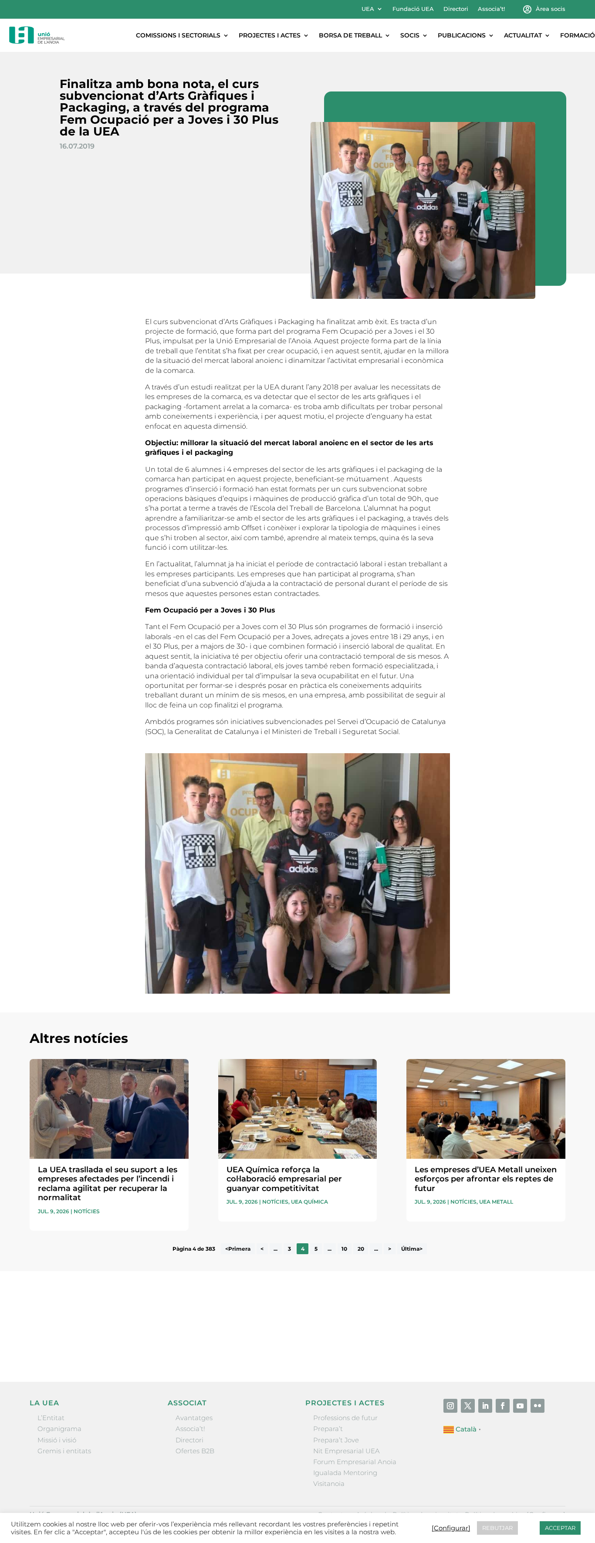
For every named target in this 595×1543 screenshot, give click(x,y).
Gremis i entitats (64, 1451)
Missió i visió (56, 1440)
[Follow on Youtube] (520, 1406)
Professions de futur (345, 1418)
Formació (577, 35)
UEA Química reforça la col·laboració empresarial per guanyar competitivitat (284, 1179)
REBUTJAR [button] (497, 1527)
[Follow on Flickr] (537, 1406)
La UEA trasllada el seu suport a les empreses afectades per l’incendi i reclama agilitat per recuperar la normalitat (107, 1184)
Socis (409, 35)
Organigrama (59, 1429)
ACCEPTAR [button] (560, 1527)
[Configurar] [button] (451, 1528)
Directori (455, 9)
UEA (368, 9)
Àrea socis (550, 9)
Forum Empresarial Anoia (354, 1462)
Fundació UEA (413, 9)
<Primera (237, 1248)
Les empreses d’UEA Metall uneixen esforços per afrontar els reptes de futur (486, 1179)
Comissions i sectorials (178, 35)
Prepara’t (328, 1429)
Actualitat (523, 35)
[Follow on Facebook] (503, 1406)
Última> (412, 1248)
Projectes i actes (270, 35)
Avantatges (194, 1418)
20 (361, 1248)
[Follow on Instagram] (450, 1406)
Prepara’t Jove (336, 1440)
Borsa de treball (350, 35)
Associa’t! (491, 9)
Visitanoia (329, 1483)
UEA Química (309, 1201)
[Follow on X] (468, 1406)
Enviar (545, 1346)
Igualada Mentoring (345, 1473)
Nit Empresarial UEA (346, 1451)
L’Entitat (50, 1418)
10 (344, 1248)
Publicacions (462, 35)
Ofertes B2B (195, 1451)
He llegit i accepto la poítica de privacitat (424, 1331)
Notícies (87, 1211)
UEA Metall (496, 1201)
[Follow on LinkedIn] (485, 1406)
